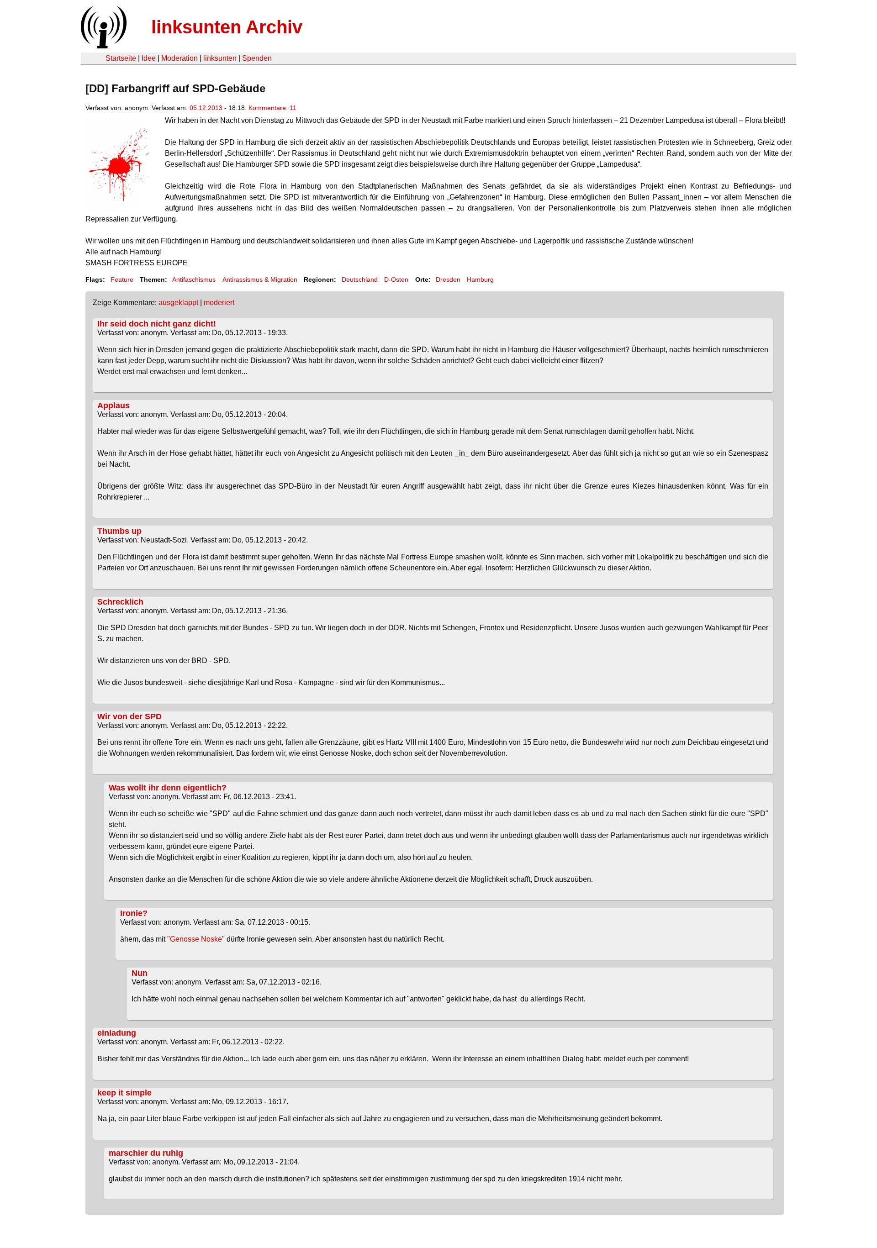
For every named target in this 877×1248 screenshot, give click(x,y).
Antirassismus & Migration (259, 279)
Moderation (179, 58)
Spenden (257, 58)
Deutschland (360, 279)
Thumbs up (119, 531)
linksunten (220, 58)
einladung (116, 1032)
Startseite (121, 58)
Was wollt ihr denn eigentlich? (168, 787)
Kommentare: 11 (272, 107)
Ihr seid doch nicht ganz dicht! (156, 323)
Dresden (448, 279)
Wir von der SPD (129, 716)
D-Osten (396, 279)
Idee (149, 58)
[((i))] (103, 46)
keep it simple (124, 1092)
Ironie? (134, 913)
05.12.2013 (206, 107)
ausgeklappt (178, 302)
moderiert (219, 302)
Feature (122, 279)
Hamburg (480, 279)
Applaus (113, 405)
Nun (140, 973)
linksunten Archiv (226, 27)
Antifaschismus (194, 279)
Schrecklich (120, 601)
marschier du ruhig (146, 1153)
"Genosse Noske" (196, 939)
